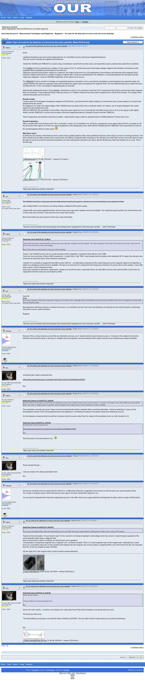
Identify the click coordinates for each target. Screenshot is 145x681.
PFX (48, 670)
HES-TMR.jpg (29, 180)
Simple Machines (81, 673)
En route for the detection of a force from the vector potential (89, 34)
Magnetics (59, 34)
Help (9, 18)
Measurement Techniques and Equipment (36, 34)
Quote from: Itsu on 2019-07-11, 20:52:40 (37, 593)
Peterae (8, 331)
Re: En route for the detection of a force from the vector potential (49, 194)
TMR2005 (30, 81)
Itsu (7, 368)
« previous (135, 37)
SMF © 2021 (71, 673)
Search (15, 18)
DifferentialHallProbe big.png (35, 641)
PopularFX (35, 670)
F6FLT (8, 48)
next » (141, 37)
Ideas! (52, 670)
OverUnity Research (9, 34)
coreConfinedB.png (31, 572)
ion (7, 196)
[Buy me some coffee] (5, 361)
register (85, 22)
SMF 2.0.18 (62, 673)
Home (3, 18)
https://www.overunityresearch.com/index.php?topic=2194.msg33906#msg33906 (54, 380)
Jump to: (123, 657)
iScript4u (66, 670)
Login (22, 18)
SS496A (29, 68)
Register (29, 18)
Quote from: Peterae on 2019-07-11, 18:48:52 (38, 400)
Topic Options (132, 42)
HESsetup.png (29, 159)
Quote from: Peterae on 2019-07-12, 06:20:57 (38, 527)
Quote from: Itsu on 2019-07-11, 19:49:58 (37, 422)
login (77, 22)
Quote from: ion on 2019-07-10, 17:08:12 (36, 239)
